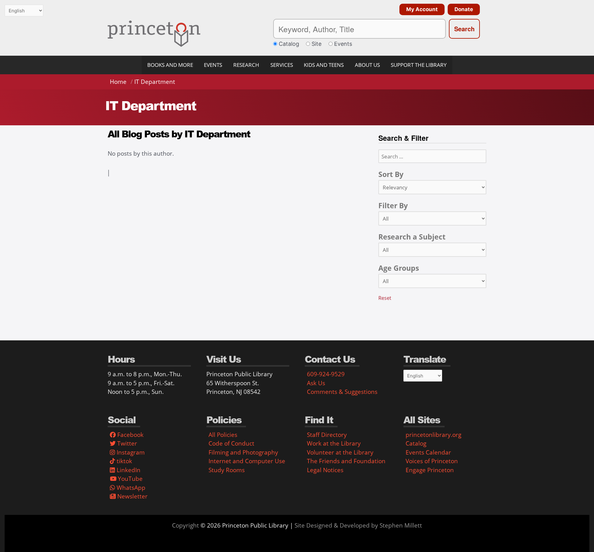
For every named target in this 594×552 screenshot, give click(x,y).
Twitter (126, 443)
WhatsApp (130, 488)
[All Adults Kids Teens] (432, 281)
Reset (384, 298)
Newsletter (132, 496)
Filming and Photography (243, 452)
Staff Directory (327, 435)
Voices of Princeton (432, 461)
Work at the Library (334, 443)
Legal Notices (325, 470)
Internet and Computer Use (247, 461)
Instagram (130, 452)
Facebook (130, 435)
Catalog (416, 443)
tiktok (123, 461)
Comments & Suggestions (342, 392)
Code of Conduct (231, 443)
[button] (420, 9)
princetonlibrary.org (433, 435)
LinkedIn (127, 470)
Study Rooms (227, 470)
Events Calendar (428, 452)
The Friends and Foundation (346, 461)
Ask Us (316, 383)
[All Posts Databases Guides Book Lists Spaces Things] (432, 218)
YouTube (129, 479)
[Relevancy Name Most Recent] (432, 187)
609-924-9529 (326, 374)
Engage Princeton (430, 470)
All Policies (223, 435)
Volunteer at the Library (340, 452)
